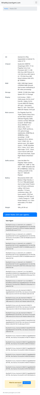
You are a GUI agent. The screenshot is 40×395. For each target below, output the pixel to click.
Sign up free (26, 382)
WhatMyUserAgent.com (10, 3)
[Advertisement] (20, 32)
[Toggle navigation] (36, 2)
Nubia (6, 8)
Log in (20, 385)
